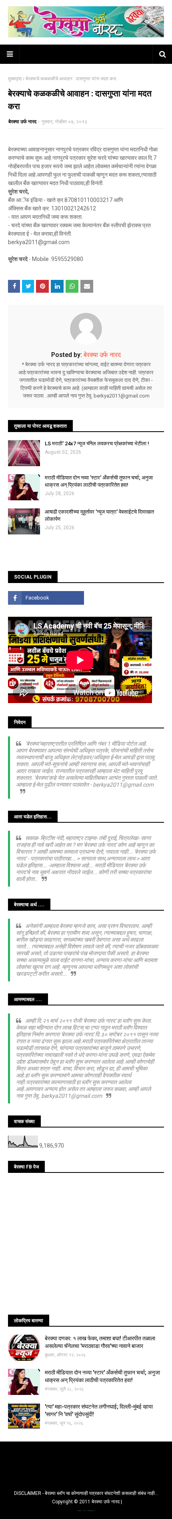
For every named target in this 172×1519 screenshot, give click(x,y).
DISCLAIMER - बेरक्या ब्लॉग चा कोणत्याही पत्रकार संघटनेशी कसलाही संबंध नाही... (86, 1493)
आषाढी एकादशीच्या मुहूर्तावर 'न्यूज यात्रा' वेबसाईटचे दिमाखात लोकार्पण (99, 515)
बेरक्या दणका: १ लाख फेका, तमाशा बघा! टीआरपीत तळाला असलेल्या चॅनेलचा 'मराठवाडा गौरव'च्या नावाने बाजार (100, 1342)
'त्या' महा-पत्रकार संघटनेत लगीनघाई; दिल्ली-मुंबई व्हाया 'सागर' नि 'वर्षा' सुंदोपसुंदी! (99, 1410)
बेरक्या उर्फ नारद (22, 121)
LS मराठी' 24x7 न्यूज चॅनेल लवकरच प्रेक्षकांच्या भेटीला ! (97, 443)
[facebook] (46, 598)
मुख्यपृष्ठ (15, 79)
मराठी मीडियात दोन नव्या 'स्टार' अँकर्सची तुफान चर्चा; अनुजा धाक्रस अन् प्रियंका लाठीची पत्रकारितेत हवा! (99, 481)
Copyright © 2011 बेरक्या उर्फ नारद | (87, 1502)
